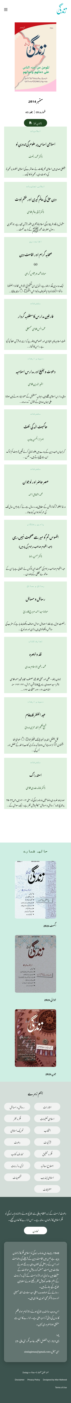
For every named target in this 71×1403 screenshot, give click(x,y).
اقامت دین (35, 241)
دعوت (17, 1141)
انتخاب (47, 1130)
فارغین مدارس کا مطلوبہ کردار (35, 316)
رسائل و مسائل (35, 586)
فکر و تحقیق (47, 1153)
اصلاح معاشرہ (47, 1165)
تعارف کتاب (36, 641)
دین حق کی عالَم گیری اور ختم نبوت (35, 199)
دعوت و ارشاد (35, 358)
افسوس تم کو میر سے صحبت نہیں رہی (36, 537)
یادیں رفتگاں (35, 524)
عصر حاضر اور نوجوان (36, 481)
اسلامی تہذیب (47, 1177)
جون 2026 (50, 1073)
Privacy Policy (33, 1380)
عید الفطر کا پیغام (35, 714)
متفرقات (35, 303)
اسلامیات (35, 131)
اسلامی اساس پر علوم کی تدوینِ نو (35, 144)
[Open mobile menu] (5, 9)
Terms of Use (61, 1387)
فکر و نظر (17, 1118)
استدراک (35, 775)
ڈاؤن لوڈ (38, 122)
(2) (35, 264)
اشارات (47, 1106)
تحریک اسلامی (17, 1130)
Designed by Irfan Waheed (55, 1380)
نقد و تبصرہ (35, 654)
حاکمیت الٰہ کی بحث (35, 426)
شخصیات (17, 1177)
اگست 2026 (49, 925)
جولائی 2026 (50, 999)
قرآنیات (47, 1141)
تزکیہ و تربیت (17, 1165)
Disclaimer (19, 1380)
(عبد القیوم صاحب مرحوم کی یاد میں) (35, 546)
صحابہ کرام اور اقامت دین (35, 254)
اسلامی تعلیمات (35, 186)
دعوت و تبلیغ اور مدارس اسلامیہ (35, 371)
